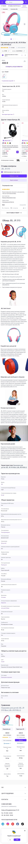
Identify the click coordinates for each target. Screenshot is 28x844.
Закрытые (3, 602)
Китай (2, 495)
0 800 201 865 (6, 804)
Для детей (3, 543)
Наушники (5, 9)
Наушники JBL (14, 9)
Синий (2, 661)
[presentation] (3, 24)
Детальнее (6, 743)
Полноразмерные (5, 532)
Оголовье (3, 597)
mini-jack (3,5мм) (5, 608)
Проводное (4, 564)
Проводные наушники (6, 677)
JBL (2, 484)
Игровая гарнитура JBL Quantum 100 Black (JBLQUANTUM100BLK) (10, 146)
